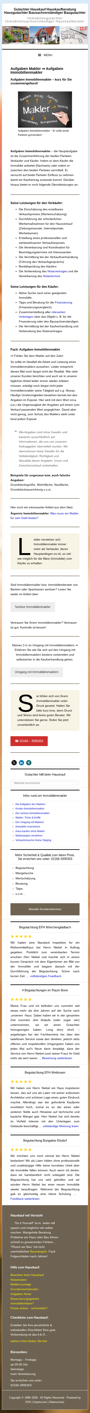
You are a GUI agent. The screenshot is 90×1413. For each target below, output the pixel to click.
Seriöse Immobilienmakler (32, 607)
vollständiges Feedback (45, 976)
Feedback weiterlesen (25, 1198)
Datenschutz (56, 1402)
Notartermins (51, 276)
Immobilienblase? (22, 1303)
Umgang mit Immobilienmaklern (36, 672)
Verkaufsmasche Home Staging (33, 840)
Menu (48, 55)
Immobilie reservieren (27, 826)
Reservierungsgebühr (24, 1298)
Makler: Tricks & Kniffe (28, 817)
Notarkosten (18, 1279)
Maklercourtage (20, 1284)
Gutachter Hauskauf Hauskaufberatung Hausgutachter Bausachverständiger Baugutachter (45, 11)
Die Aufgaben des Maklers (30, 804)
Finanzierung (63, 302)
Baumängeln (38, 1251)
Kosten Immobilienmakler (29, 808)
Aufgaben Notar (20, 1294)
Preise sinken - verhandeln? (29, 1308)
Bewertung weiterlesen (57, 1058)
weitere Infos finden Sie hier (28, 1341)
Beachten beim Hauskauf (27, 1275)
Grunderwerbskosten (24, 1289)
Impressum (40, 1402)
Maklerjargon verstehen (28, 835)
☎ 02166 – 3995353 (29, 741)
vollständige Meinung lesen (61, 1126)
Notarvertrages (57, 271)
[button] (14, 762)
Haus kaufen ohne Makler (30, 831)
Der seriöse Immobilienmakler (32, 813)
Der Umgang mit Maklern (29, 822)
